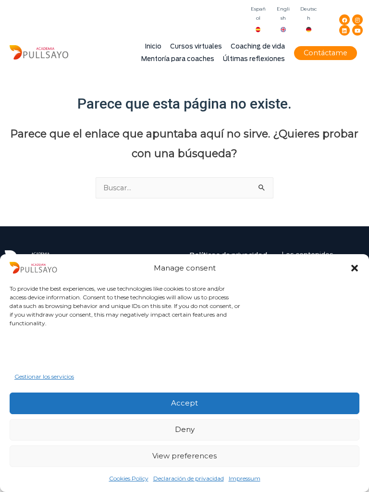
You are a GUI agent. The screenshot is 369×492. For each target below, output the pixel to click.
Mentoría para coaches (177, 58)
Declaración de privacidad (188, 478)
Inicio (153, 46)
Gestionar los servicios (44, 376)
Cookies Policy (128, 478)
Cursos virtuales (196, 46)
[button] (354, 268)
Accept (184, 402)
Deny (185, 429)
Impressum (244, 478)
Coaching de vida (258, 46)
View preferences (184, 455)
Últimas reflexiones (254, 58)
